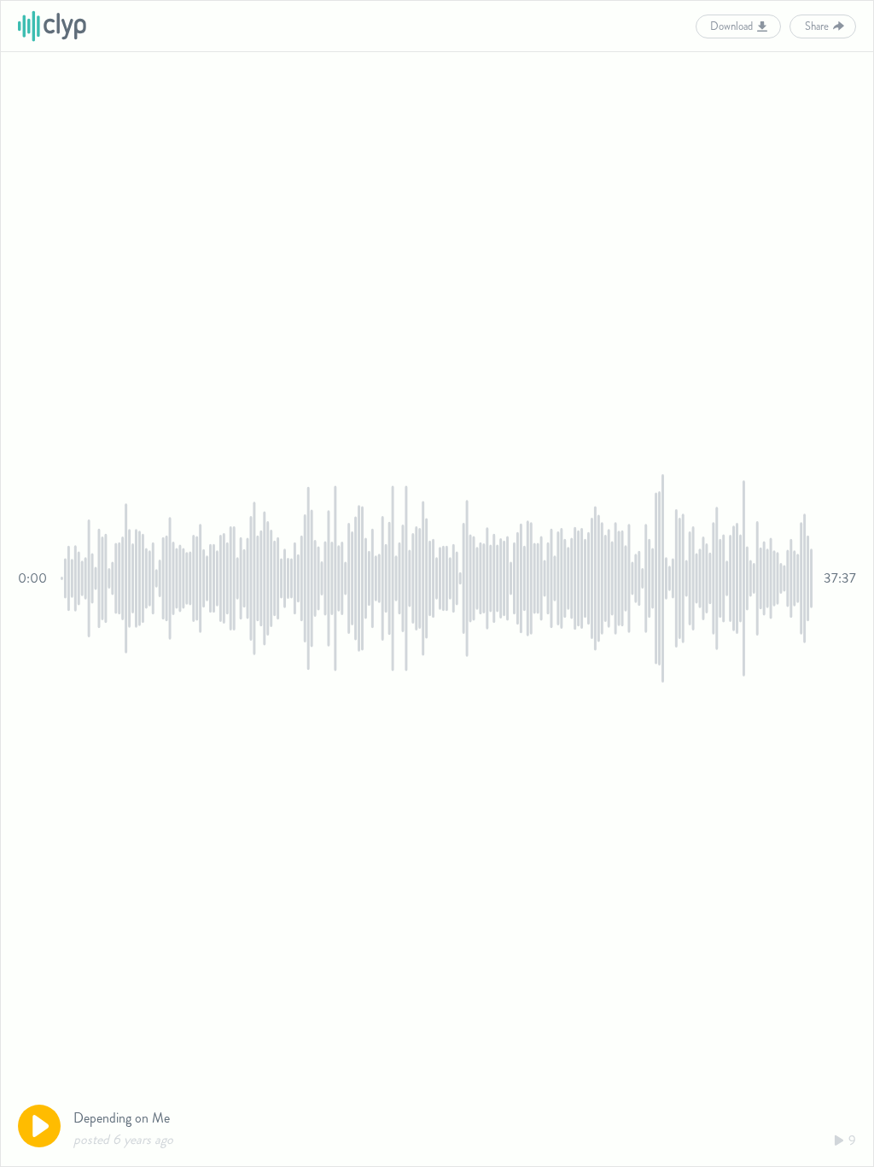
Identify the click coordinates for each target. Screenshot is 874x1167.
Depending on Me (121, 1118)
